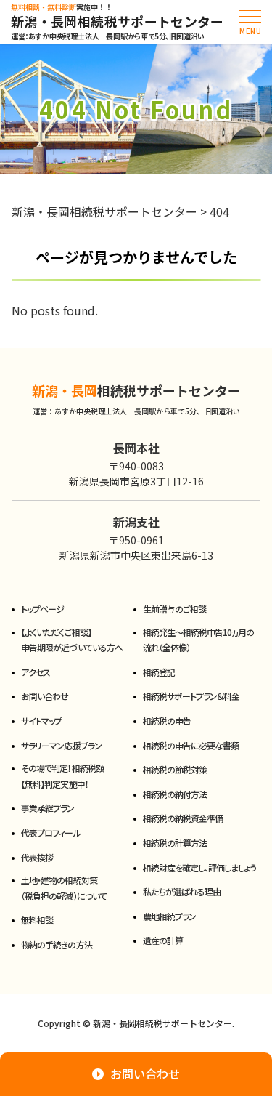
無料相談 (37, 920)
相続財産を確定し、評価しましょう (200, 867)
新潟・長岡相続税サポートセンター (117, 22)
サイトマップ (41, 720)
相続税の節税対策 (175, 769)
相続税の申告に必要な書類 (191, 745)
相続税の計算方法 (175, 843)
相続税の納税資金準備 (183, 818)
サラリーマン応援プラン (61, 745)
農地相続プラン (169, 916)
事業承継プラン (47, 808)
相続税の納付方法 (175, 794)
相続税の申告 (167, 720)
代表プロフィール (50, 832)
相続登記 (159, 672)
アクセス (35, 672)
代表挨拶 (37, 857)
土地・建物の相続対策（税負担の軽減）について (63, 888)
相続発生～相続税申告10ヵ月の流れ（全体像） (199, 640)
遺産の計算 (163, 940)
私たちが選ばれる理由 (182, 891)
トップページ (42, 609)
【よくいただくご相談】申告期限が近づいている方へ (72, 640)
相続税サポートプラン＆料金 (191, 696)
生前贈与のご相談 (174, 609)
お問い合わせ (44, 696)
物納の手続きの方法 (56, 944)
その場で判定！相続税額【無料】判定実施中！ (62, 776)
